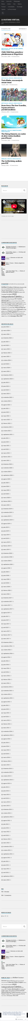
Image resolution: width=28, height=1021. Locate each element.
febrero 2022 (6, 423)
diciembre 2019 (7, 508)
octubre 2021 (7, 430)
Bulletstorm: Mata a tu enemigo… (16, 247)
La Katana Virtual (10, 20)
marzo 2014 (6, 757)
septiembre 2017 (7, 609)
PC (18, 311)
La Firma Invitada (12, 9)
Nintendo (20, 309)
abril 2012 (6, 835)
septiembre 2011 (7, 854)
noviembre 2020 (7, 467)
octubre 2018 (7, 560)
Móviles (8, 309)
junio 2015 (6, 709)
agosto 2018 (6, 568)
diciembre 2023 (7, 375)
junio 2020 (6, 486)
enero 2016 (6, 683)
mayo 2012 (6, 831)
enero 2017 (6, 638)
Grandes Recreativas (15, 302)
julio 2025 (6, 341)
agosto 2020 (6, 479)
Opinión (3, 9)
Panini (6, 311)
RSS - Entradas (5, 891)
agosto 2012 (6, 820)
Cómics (9, 4)
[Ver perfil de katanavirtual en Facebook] (2, 916)
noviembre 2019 (7, 512)
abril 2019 (6, 538)
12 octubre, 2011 (5, 140)
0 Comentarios (15, 56)
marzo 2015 (6, 720)
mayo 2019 (6, 534)
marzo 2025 (6, 349)
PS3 (13, 313)
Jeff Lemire (19, 304)
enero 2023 (6, 393)
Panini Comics (12, 311)
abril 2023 (6, 390)
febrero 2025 (6, 352)
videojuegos (13, 316)
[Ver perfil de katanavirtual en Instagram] (5, 916)
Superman (24, 314)
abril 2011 (6, 872)
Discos (10, 301)
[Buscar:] (14, 190)
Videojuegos (17, 1)
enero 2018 (6, 594)
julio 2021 (6, 438)
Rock (18, 313)
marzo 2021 (6, 453)
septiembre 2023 (7, 378)
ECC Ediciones (22, 989)
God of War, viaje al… (11, 252)
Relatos (20, 4)
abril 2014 (6, 753)
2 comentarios (14, 112)
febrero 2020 (6, 501)
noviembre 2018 (7, 557)
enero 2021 (6, 460)
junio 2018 (6, 575)
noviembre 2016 (7, 646)
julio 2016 (6, 661)
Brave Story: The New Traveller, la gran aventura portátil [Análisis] (13, 108)
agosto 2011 (6, 857)
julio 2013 (6, 787)
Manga (8, 307)
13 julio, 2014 (4, 84)
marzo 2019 (6, 542)
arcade (22, 284)
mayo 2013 (6, 794)
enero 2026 (6, 334)
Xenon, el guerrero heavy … (15, 263)
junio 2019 (6, 531)
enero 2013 (6, 805)
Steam (14, 314)
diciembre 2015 (7, 687)
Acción (12, 284)
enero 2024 (6, 371)
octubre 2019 (7, 516)
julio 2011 (6, 861)
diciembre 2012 (7, 809)
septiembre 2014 (7, 735)
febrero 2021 (6, 456)
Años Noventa (4, 288)
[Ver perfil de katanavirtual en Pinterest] (7, 916)
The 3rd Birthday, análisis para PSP (11, 162)
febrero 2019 (6, 545)
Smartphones (16, 130)
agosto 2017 (6, 612)
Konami (6, 305)
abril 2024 (6, 364)
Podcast (3, 6)
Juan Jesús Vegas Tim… (12, 271)
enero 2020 (6, 505)
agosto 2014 (6, 738)
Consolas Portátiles (6, 294)
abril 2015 (6, 716)
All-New (15, 283)
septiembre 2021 (7, 434)
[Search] (2, 13)
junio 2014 (6, 746)
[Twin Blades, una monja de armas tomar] (14, 69)
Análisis (4, 130)
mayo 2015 (6, 713)
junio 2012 (6, 828)
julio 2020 (6, 482)
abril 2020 (6, 493)
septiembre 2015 (7, 698)
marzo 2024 (6, 367)
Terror (6, 316)
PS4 (15, 313)
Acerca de (8, 1)
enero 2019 (6, 549)
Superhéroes (19, 314)
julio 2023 (6, 382)
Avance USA (23, 287)
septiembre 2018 (7, 564)
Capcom (3, 290)
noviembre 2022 (7, 397)
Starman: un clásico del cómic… (14, 258)
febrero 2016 (6, 679)
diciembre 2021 (7, 427)
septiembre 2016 (7, 653)
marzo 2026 (6, 330)
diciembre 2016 (7, 642)
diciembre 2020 (7, 464)
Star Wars (11, 314)
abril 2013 (6, 798)
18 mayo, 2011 (5, 165)
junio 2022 (6, 412)
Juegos (11, 48)
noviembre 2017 (7, 601)
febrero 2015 (6, 724)
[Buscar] (24, 190)
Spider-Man (6, 314)
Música (3, 4)
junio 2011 (6, 865)
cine (13, 290)
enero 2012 (6, 842)
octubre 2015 (7, 694)
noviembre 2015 (7, 690)
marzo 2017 (6, 631)
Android (19, 284)
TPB (9, 316)
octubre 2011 (7, 850)
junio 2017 (6, 620)
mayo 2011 (6, 868)
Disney (13, 301)
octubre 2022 (7, 401)
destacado (5, 301)
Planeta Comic (22, 311)
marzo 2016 (6, 675)
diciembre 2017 (7, 597)
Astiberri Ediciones (14, 287)
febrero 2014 (6, 761)
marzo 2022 (6, 419)
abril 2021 (6, 449)
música (11, 309)
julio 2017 (6, 616)
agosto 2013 (6, 783)
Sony (2, 314)
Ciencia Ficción (9, 290)
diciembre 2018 (7, 553)
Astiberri (4, 287)
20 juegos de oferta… (11, 246)
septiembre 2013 (7, 779)
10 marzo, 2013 (5, 112)
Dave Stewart (11, 299)
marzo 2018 (6, 586)
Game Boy (9, 302)
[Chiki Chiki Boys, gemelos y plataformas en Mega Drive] (14, 40)
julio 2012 (6, 824)
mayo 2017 (6, 623)
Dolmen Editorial (18, 300)
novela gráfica (24, 992)
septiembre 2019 (7, 519)
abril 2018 (6, 583)
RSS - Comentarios (6, 895)
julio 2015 (6, 705)
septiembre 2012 (7, 816)
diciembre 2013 (7, 768)
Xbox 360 (19, 316)
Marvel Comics (11, 992)
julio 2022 (6, 408)
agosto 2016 (6, 657)
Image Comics (11, 304)
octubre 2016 (7, 649)
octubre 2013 (7, 776)
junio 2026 (6, 326)
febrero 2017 (6, 635)
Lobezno (20, 305)
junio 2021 (6, 442)
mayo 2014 (6, 750)
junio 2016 (6, 664)
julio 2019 (6, 527)
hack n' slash (23, 302)
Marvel (17, 307)
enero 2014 (6, 764)
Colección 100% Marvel (19, 290)
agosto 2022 (6, 404)
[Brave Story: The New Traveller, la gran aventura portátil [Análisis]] (14, 94)
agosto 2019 (6, 523)
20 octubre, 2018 (5, 56)
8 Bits (9, 283)
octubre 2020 (7, 471)
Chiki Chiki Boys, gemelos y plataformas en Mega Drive (12, 53)
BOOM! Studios (20, 288)
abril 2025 (6, 345)
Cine (14, 4)
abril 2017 (6, 627)
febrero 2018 (6, 590)
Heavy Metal (4, 304)
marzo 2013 (6, 802)
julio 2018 (6, 571)
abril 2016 (6, 672)
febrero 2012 (6, 839)
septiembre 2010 (7, 876)
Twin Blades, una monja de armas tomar (12, 81)
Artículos (4, 48)
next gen (15, 309)
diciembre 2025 (7, 338)
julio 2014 (6, 742)
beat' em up (14, 288)
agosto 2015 (6, 701)
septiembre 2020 (7, 475)
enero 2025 (6, 356)
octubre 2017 (7, 605)
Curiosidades (11, 6)
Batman (9, 288)
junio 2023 (6, 386)
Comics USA (22, 292)
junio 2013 (6, 790)
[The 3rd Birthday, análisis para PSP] (14, 150)
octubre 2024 (7, 360)
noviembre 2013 (7, 772)
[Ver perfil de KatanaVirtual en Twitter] (4, 916)
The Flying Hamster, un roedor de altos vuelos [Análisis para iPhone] (13, 136)
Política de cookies (17, 1014)
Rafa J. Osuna (9, 263)
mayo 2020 (6, 490)
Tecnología (19, 6)
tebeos (3, 316)
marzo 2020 (6, 497)
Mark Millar (12, 307)
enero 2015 (6, 727)
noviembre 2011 (7, 846)
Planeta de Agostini (6, 313)
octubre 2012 (7, 813)
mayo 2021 (6, 445)
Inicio (2, 1)
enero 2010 (6, 880)
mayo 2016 (6, 668)
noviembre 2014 (7, 731)
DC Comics (18, 299)
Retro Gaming (18, 48)
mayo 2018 (6, 579)
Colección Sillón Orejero (10, 292)
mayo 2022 (6, 416)
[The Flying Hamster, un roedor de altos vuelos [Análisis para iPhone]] (14, 122)
